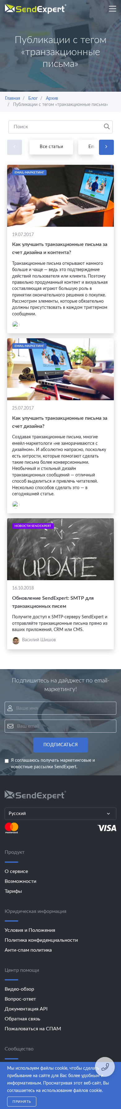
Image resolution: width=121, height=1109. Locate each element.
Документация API (26, 1008)
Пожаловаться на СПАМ (33, 1028)
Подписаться (60, 745)
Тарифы (13, 891)
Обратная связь (22, 1018)
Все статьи (51, 147)
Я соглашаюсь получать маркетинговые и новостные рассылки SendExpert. (53, 763)
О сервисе (16, 871)
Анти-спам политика (28, 950)
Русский (17, 814)
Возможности (20, 881)
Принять (21, 1101)
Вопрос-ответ (20, 999)
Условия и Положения (30, 930)
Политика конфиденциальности (41, 940)
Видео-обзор (19, 989)
